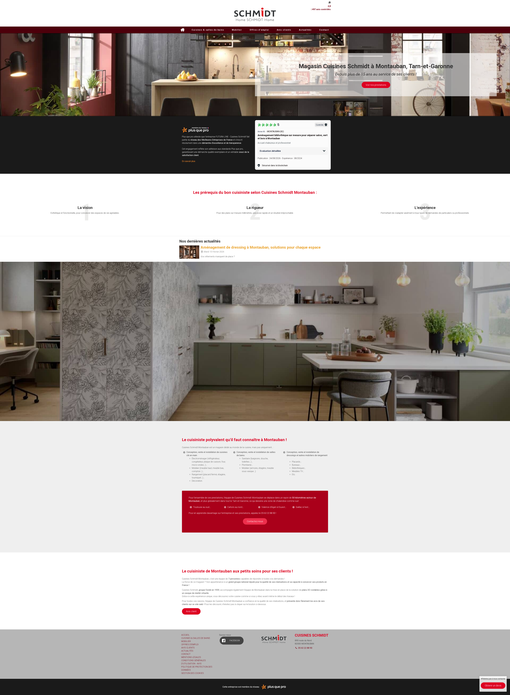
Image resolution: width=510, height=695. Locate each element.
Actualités (305, 30)
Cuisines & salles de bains (208, 30)
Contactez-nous (255, 521)
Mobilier (237, 30)
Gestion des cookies (192, 673)
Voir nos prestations (376, 84)
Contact (324, 30)
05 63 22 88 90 (305, 648)
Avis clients (284, 30)
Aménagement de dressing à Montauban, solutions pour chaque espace (261, 247)
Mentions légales (191, 657)
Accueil (182, 30)
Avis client (191, 611)
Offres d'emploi (259, 30)
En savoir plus (188, 161)
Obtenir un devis (493, 685)
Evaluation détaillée (270, 151)
